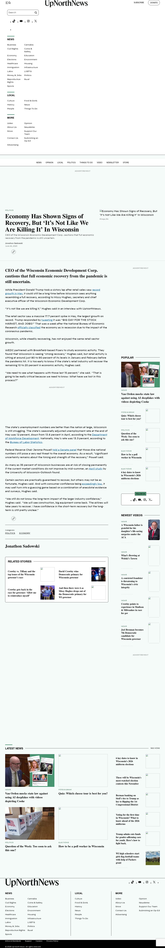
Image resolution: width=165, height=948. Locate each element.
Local (60, 162)
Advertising (12, 145)
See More (155, 748)
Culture (10, 101)
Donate (154, 2)
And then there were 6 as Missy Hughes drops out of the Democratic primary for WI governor (72, 592)
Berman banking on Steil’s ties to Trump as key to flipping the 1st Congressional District (127, 800)
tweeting (46, 320)
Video (10, 123)
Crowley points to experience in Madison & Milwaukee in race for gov (132, 608)
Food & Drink (30, 101)
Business (11, 45)
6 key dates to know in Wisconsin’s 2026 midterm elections (131, 475)
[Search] (36, 12)
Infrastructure (31, 67)
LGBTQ (28, 71)
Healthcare (12, 64)
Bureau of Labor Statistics (26, 442)
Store (10, 131)
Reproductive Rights (15, 930)
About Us (11, 127)
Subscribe (139, 2)
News (27, 105)
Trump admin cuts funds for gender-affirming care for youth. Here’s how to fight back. (128, 838)
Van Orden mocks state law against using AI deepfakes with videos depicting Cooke (140, 398)
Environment (30, 60)
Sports (10, 86)
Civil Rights (12, 49)
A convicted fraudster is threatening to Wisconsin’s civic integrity (132, 582)
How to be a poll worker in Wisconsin (131, 456)
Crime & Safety (35, 903)
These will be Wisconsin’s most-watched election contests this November (128, 780)
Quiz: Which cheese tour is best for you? (131, 417)
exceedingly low (92, 484)
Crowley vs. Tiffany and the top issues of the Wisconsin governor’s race (21, 574)
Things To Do (30, 109)
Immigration (13, 67)
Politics (27, 75)
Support (28, 941)
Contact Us (12, 138)
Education (29, 56)
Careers (39, 941)
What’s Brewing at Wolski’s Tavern (130, 557)
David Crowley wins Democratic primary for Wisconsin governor (71, 574)
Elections (11, 60)
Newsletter (29, 127)
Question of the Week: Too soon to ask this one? (130, 436)
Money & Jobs (14, 75)
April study (95, 469)
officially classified (29, 328)
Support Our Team (148, 907)
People (10, 109)
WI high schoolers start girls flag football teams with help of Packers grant (127, 858)
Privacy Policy (52, 941)
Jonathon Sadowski (14, 243)
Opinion (28, 123)
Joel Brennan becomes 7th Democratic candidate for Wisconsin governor (132, 634)
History (10, 105)
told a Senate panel (64, 450)
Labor (10, 71)
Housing (28, 64)
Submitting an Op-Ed (149, 911)
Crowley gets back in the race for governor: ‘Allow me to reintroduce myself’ (22, 592)
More (119, 893)
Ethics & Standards (13, 941)
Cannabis (28, 45)
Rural (26, 79)
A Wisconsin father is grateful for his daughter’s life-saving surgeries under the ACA (132, 531)
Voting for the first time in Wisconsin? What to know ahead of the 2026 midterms (127, 819)
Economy (12, 56)
